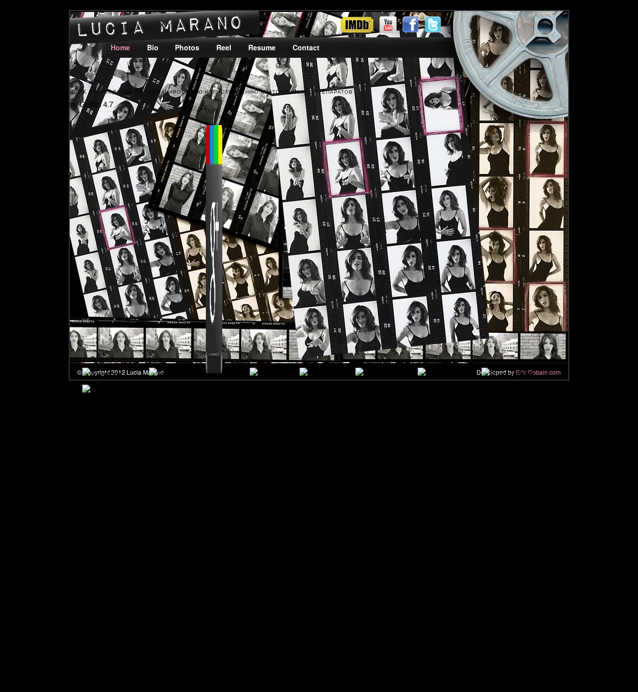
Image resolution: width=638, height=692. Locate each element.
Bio (153, 47)
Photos (187, 47)
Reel (223, 47)
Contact (306, 47)
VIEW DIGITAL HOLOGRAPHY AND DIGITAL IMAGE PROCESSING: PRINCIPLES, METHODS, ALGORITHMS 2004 (425, 528)
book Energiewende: (359, 503)
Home (120, 47)
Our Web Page (488, 515)
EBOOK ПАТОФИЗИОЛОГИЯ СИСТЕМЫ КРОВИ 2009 (319, 442)
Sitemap (47, 637)
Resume (262, 47)
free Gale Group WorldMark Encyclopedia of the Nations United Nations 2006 (358, 540)
